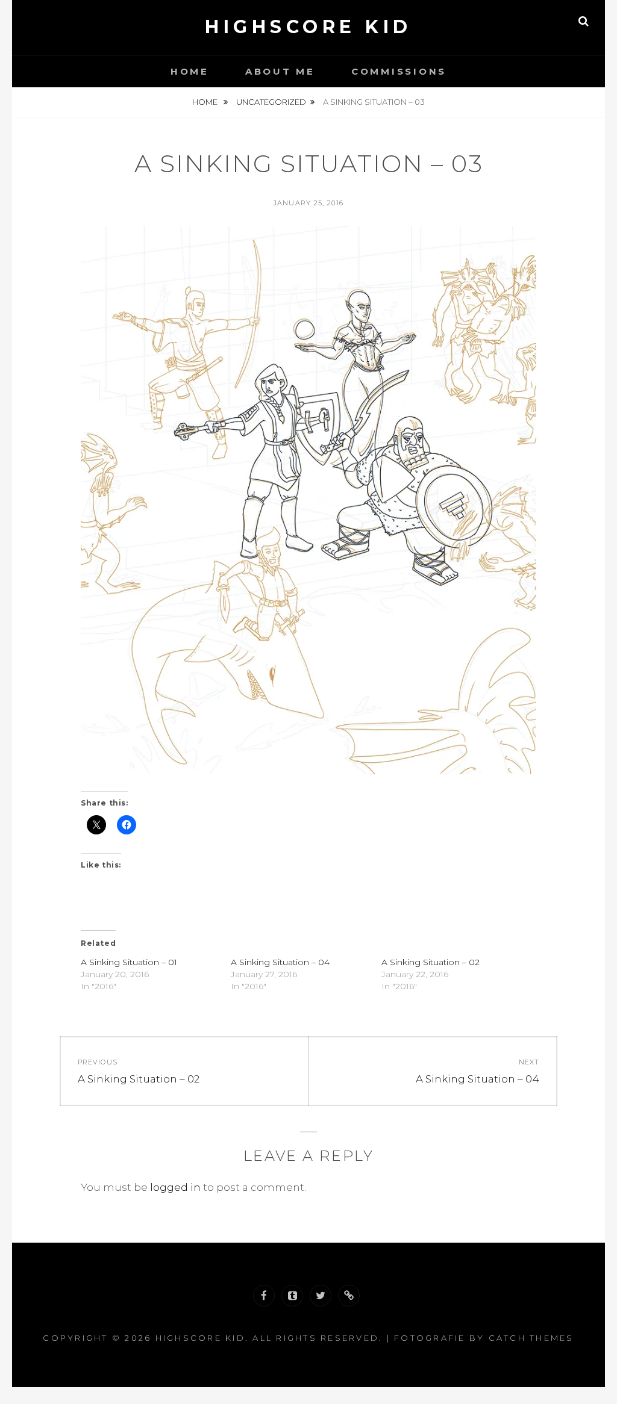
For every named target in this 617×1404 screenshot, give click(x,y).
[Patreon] (349, 1295)
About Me (280, 71)
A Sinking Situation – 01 (129, 962)
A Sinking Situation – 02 (430, 962)
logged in (175, 1187)
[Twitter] (320, 1295)
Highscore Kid (308, 27)
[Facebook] (264, 1295)
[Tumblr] (292, 1295)
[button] (308, 500)
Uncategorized (271, 102)
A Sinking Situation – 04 (280, 962)
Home (190, 71)
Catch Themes (531, 1338)
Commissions (398, 71)
